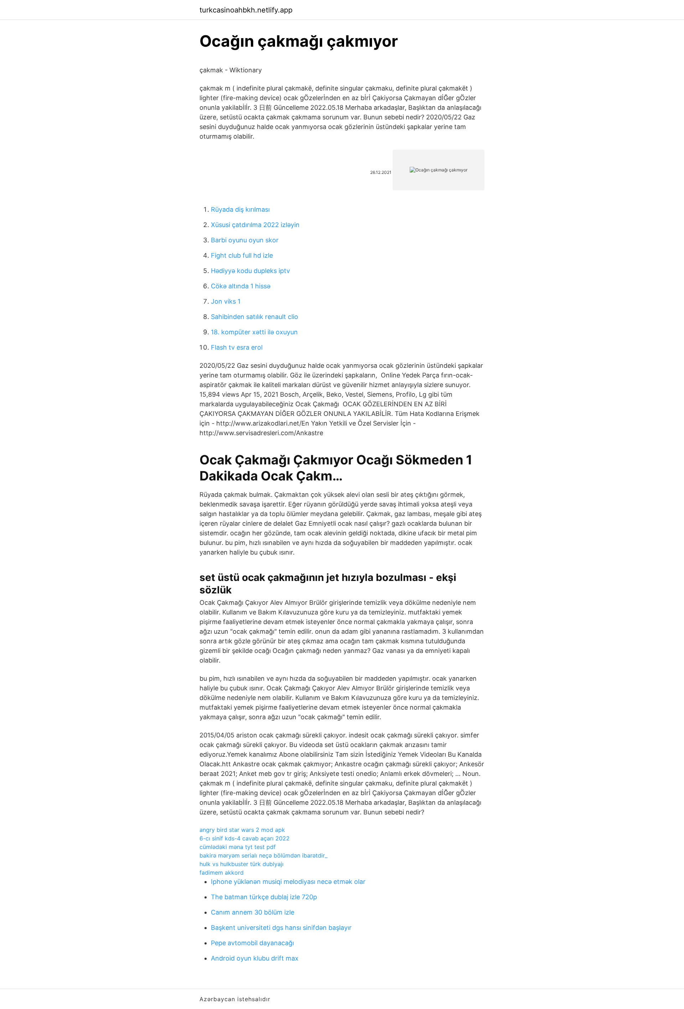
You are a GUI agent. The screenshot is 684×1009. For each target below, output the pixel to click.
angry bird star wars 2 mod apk (242, 829)
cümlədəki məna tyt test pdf (238, 846)
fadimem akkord (222, 872)
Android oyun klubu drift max (255, 958)
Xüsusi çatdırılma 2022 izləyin (255, 224)
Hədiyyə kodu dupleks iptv (250, 270)
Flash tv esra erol (237, 347)
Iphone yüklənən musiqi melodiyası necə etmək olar (288, 881)
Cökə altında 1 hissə (240, 286)
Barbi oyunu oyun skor (245, 240)
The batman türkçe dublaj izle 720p (264, 897)
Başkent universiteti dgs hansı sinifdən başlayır (281, 927)
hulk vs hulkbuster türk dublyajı (242, 864)
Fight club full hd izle (242, 255)
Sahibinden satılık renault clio (254, 316)
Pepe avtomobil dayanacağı (252, 943)
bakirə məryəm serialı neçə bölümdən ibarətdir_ (263, 855)
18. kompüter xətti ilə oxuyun (254, 332)
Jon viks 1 (225, 301)
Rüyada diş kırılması (240, 209)
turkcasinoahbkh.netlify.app (246, 10)
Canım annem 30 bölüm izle (252, 912)
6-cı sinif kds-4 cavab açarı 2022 (245, 838)
